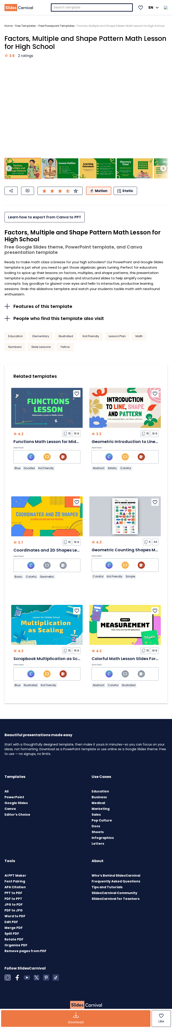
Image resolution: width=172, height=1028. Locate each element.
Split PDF (11, 933)
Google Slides (16, 803)
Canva (10, 809)
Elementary (40, 336)
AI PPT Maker (15, 875)
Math (139, 336)
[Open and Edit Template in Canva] (30, 456)
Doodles (29, 468)
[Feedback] (27, 191)
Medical (98, 803)
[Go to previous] (9, 168)
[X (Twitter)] (36, 977)
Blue (17, 468)
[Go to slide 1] (22, 168)
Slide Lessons (41, 347)
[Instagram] (7, 977)
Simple (130, 576)
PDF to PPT (13, 898)
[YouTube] (27, 977)
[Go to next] (163, 168)
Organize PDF (15, 945)
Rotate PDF (13, 939)
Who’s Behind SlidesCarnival (116, 875)
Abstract (98, 468)
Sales (96, 814)
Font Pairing (14, 881)
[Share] (11, 191)
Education (15, 336)
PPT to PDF (13, 893)
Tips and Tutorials (107, 887)
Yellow (65, 347)
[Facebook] (17, 977)
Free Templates (25, 26)
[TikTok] (56, 977)
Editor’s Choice (17, 814)
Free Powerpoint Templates (57, 26)
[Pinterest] (46, 977)
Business (99, 797)
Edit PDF (11, 922)
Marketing (101, 809)
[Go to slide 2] (60, 168)
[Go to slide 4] (134, 168)
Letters (98, 843)
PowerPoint (14, 797)
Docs (96, 826)
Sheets (98, 832)
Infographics (103, 838)
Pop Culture (102, 820)
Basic (18, 577)
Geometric (47, 577)
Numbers (15, 347)
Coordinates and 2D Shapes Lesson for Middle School (68, 550)
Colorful (125, 468)
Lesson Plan (117, 336)
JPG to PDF (13, 904)
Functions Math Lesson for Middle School (55, 441)
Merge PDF (13, 928)
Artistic (112, 468)
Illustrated (66, 336)
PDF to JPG (13, 910)
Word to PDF (14, 916)
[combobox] (92, 7)
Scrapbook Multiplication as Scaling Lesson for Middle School (76, 658)
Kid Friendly (91, 336)
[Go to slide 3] (97, 168)
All (6, 791)
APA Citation (15, 887)
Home (8, 26)
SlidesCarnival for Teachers (116, 898)
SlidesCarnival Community (114, 893)
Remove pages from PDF (25, 951)
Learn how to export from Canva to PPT (44, 217)
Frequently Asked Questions (116, 881)
